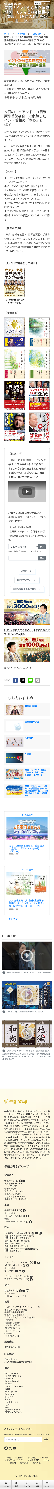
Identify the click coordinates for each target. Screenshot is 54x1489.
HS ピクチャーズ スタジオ (15, 1233)
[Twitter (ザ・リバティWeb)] (23, 1216)
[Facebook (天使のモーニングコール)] (31, 1279)
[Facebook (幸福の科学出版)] (24, 1210)
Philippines (10, 1391)
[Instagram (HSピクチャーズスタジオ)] (40, 1232)
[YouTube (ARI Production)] (27, 1265)
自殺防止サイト (11, 1360)
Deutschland (11, 1381)
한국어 (7, 1399)
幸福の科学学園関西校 (14, 1315)
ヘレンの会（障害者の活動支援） (18, 1362)
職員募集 (37, 1463)
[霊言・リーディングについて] (27, 649)
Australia (9, 1394)
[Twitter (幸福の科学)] (16, 1180)
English (45, 3)
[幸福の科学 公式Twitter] (10, 1448)
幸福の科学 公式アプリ (14, 1197)
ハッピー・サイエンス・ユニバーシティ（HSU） (23, 1307)
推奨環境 (32, 1458)
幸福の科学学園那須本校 (15, 1312)
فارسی (7, 1407)
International (11, 1373)
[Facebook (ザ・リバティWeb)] (27, 1216)
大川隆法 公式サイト (13, 1184)
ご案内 (8, 1458)
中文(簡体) (9, 1397)
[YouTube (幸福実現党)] (23, 1290)
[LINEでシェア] (30, 680)
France (8, 1384)
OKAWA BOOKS (13, 1412)
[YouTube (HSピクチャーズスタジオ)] (36, 1232)
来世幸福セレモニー (13, 1347)
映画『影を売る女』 (12, 1251)
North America (12, 1376)
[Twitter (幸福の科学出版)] (20, 1210)
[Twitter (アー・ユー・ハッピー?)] (26, 1221)
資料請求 (24, 1463)
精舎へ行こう (10, 1189)
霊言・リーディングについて (18, 668)
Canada (8, 1378)
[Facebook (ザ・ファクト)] (23, 1270)
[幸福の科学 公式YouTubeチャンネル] (14, 1448)
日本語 (37, 3)
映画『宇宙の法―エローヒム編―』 (19, 1236)
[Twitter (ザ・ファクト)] (20, 1270)
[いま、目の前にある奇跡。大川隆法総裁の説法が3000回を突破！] (27, 612)
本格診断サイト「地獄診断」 (16, 1199)
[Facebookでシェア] (15, 680)
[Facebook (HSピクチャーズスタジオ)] (33, 1232)
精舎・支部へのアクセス (14, 1191)
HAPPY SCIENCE (28, 1476)
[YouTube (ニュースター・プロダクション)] (38, 1262)
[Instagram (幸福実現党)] (27, 1290)
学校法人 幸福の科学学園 (15, 1310)
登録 (46, 1440)
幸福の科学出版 (11, 1210)
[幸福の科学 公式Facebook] (6, 1448)
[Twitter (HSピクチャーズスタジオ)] (29, 1232)
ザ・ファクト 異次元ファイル (16, 1276)
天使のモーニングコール (15, 1279)
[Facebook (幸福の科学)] (20, 1180)
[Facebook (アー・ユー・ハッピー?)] (30, 1221)
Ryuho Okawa (12, 1410)
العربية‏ (7, 1404)
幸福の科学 (9, 1181)
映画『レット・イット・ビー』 (15, 1243)
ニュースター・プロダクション (16, 1262)
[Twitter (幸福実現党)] (16, 1290)
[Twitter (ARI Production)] (24, 1265)
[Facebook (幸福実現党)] (20, 1290)
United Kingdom (13, 1386)
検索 (42, 547)
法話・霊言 (11, 919)
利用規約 (19, 1458)
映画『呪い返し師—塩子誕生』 (17, 1241)
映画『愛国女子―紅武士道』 (16, 1238)
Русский (11, 1402)
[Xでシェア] (22, 680)
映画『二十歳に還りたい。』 (16, 1246)
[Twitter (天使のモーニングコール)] (27, 1279)
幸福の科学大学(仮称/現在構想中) (20, 1318)
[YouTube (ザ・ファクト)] (16, 1270)
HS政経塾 (8, 1320)
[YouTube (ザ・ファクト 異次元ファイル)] (31, 1276)
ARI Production (13, 1265)
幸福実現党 (9, 1291)
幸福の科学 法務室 (12, 1194)
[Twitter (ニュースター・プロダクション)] (31, 1262)
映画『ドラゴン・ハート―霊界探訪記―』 (21, 1249)
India (7, 1389)
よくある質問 (33, 1460)
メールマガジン (11, 1186)
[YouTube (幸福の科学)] (23, 1180)
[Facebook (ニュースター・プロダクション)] (35, 1262)
